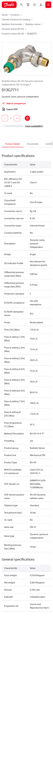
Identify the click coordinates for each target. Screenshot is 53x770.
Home (5, 14)
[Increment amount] (17, 118)
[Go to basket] (28, 4)
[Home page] (9, 4)
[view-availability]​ (34, 126)
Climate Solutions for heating (16, 19)
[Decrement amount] (5, 118)
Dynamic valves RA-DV (13, 33)
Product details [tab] (12, 143)
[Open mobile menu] (48, 4)
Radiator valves (32, 24)
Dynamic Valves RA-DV (13, 28)
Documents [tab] (32, 143)
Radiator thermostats (12, 24)
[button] (34, 4)
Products (15, 14)
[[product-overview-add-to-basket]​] (27, 118)
